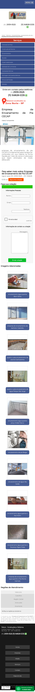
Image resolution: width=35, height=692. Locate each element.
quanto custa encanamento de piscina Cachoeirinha (17, 359)
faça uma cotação (16, 180)
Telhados (4, 84)
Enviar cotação (17, 260)
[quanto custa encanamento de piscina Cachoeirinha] (17, 344)
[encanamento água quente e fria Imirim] (17, 500)
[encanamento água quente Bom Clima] (17, 281)
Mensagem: (24, 232)
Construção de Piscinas (8, 49)
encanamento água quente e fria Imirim (17, 514)
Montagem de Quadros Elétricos (11, 75)
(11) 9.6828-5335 (27, 25)
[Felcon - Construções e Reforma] (17, 14)
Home (18, 647)
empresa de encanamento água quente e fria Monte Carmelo (17, 579)
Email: (9, 202)
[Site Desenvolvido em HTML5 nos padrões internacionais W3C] (5, 688)
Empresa (17, 653)
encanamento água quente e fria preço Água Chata (17, 546)
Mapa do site (17, 676)
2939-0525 (11, 25)
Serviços (17, 40)
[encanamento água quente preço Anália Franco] (17, 407)
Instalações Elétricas (7, 71)
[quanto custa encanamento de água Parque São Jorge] (17, 376)
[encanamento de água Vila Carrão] (17, 468)
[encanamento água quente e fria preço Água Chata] (17, 532)
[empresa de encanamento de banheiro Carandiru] (17, 312)
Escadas (4, 58)
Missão (17, 658)
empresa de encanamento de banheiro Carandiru (17, 327)
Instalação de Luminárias (9, 66)
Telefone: (27, 209)
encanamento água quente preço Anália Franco (17, 422)
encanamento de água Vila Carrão (17, 483)
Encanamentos (6, 53)
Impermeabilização (7, 62)
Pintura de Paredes (7, 80)
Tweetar (5, 124)
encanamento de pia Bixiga (17, 452)
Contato (17, 670)
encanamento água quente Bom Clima (17, 295)
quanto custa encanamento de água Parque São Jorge (17, 390)
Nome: (9, 196)
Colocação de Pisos (7, 44)
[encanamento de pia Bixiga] (17, 439)
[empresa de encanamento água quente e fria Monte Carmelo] (17, 563)
